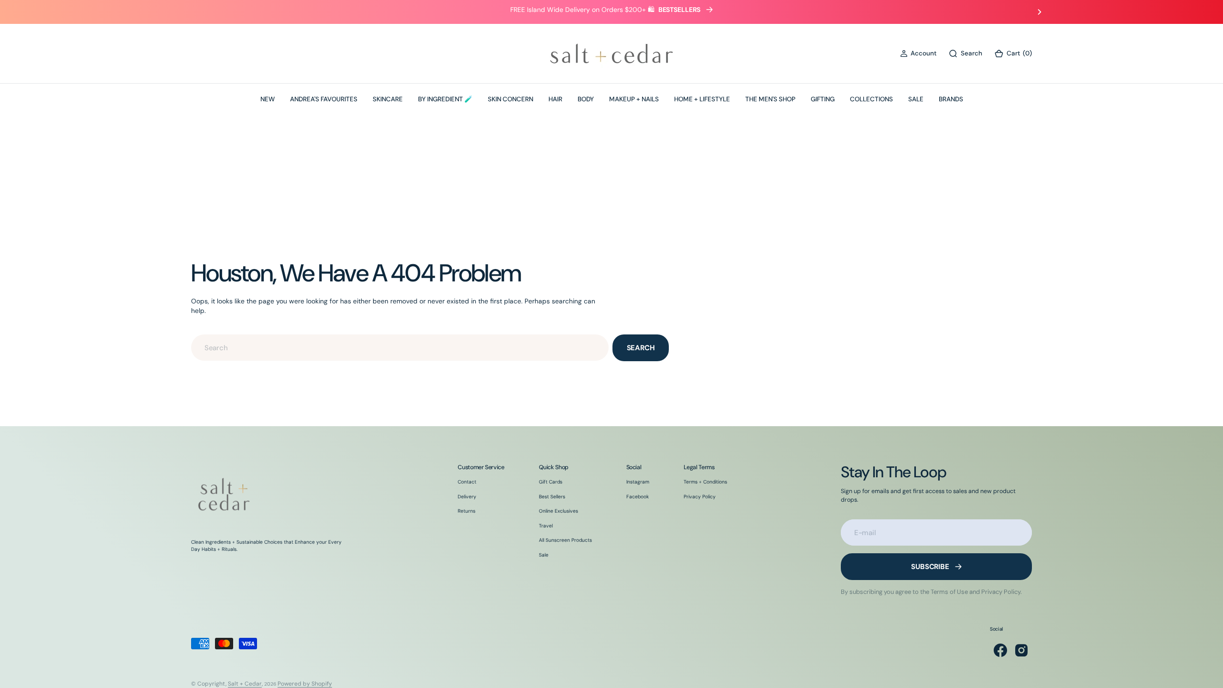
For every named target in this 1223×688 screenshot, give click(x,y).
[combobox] (400, 347)
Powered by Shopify (305, 684)
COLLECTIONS (871, 99)
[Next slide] (1039, 12)
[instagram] (1021, 650)
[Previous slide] (183, 12)
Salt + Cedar (245, 684)
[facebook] (1000, 650)
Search (641, 348)
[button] (918, 53)
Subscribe (930, 566)
